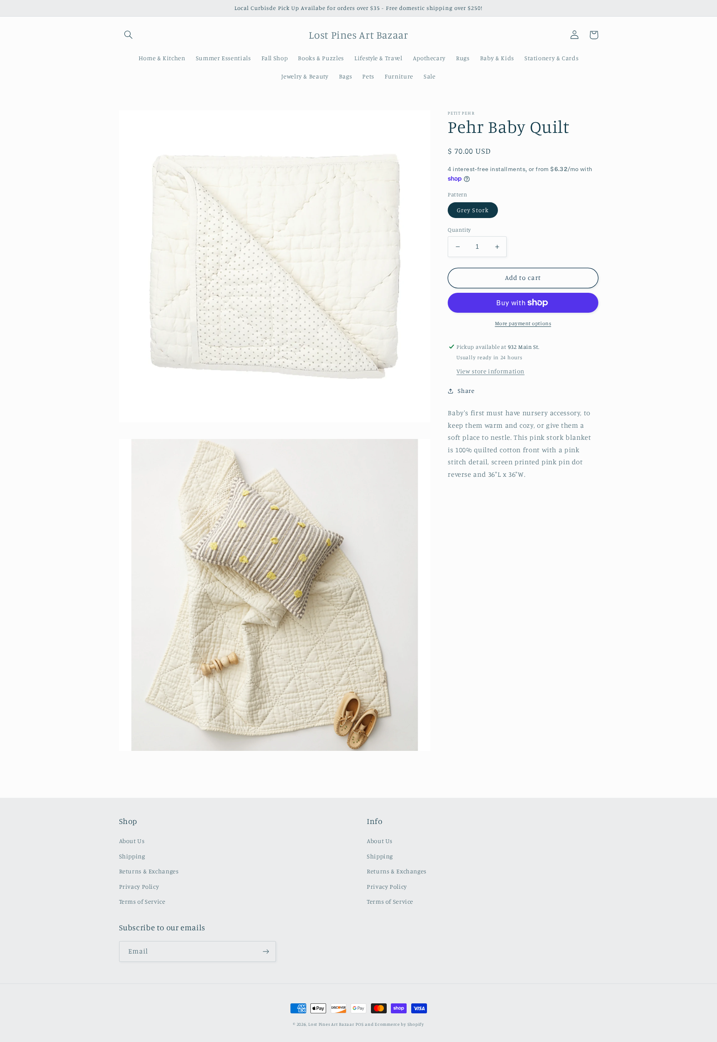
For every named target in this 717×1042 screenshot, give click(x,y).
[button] (128, 34)
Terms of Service (142, 901)
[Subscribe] (265, 951)
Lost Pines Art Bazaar (331, 1024)
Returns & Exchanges (149, 871)
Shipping (132, 856)
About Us (132, 840)
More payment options (523, 323)
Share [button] (466, 390)
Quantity (459, 229)
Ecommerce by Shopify (399, 1024)
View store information (490, 371)
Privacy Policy (139, 886)
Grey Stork (473, 209)
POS (359, 1024)
